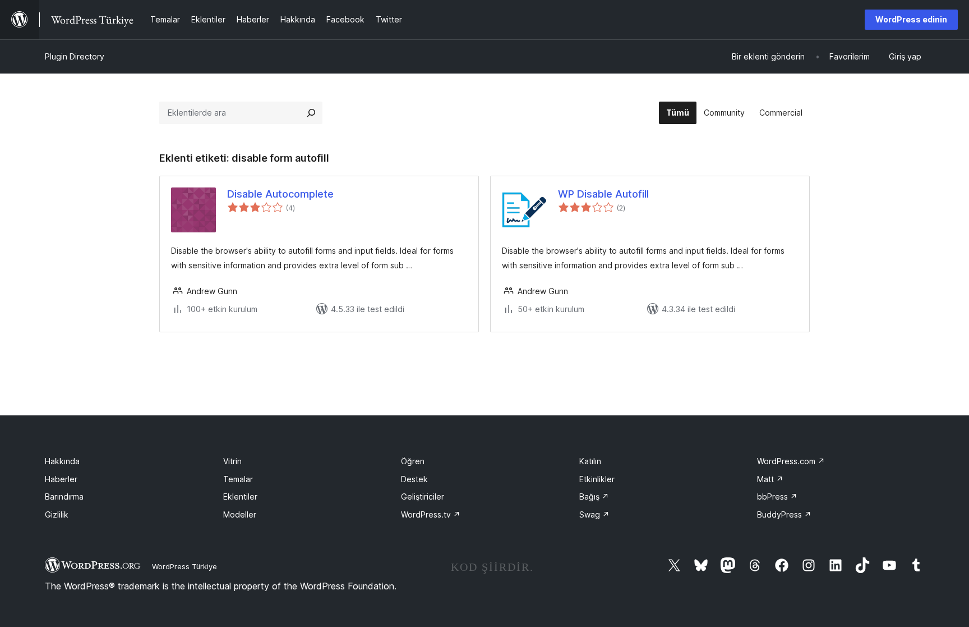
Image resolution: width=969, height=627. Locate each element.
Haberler (61, 479)
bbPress (777, 496)
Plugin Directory (74, 56)
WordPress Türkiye (184, 566)
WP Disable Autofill (603, 194)
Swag (594, 514)
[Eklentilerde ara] (311, 113)
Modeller (239, 514)
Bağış (594, 496)
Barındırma (64, 496)
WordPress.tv (430, 514)
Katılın (590, 461)
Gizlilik (56, 514)
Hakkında (62, 461)
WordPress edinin (911, 19)
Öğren (412, 461)
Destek (414, 479)
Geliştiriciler (422, 496)
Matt (770, 479)
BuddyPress (784, 514)
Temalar (238, 479)
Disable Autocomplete (280, 194)
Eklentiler (240, 496)
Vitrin (232, 461)
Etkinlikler (597, 479)
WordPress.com (791, 461)
